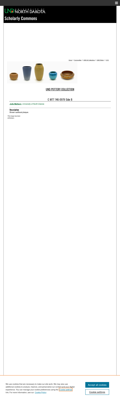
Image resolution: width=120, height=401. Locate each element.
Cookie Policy (40, 392)
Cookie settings (65, 389)
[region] (60, 388)
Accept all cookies (97, 384)
